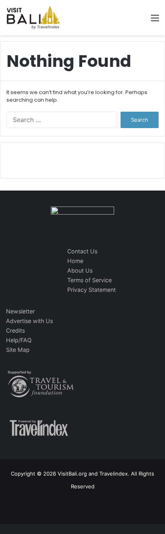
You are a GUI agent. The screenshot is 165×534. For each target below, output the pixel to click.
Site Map (18, 349)
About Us (80, 270)
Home (75, 260)
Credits (15, 330)
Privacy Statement (91, 289)
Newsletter (20, 311)
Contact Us (82, 251)
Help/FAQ (19, 340)
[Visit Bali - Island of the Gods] (33, 18)
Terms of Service (89, 280)
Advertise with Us (29, 320)
